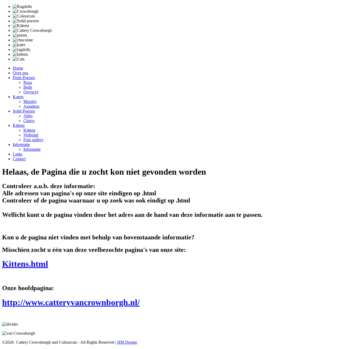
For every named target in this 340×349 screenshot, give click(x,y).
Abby (28, 116)
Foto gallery (33, 139)
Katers (18, 96)
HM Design (127, 342)
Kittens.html (25, 264)
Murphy (30, 101)
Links (17, 154)
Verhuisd (30, 135)
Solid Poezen (24, 111)
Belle (27, 87)
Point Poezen (24, 77)
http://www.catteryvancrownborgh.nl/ (71, 302)
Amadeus (31, 106)
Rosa (27, 82)
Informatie (21, 144)
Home (18, 68)
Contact (19, 159)
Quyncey (31, 92)
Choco (29, 120)
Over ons (20, 73)
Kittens (19, 125)
